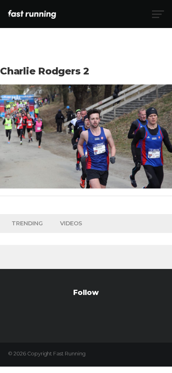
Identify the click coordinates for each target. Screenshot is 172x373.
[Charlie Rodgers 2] (86, 186)
